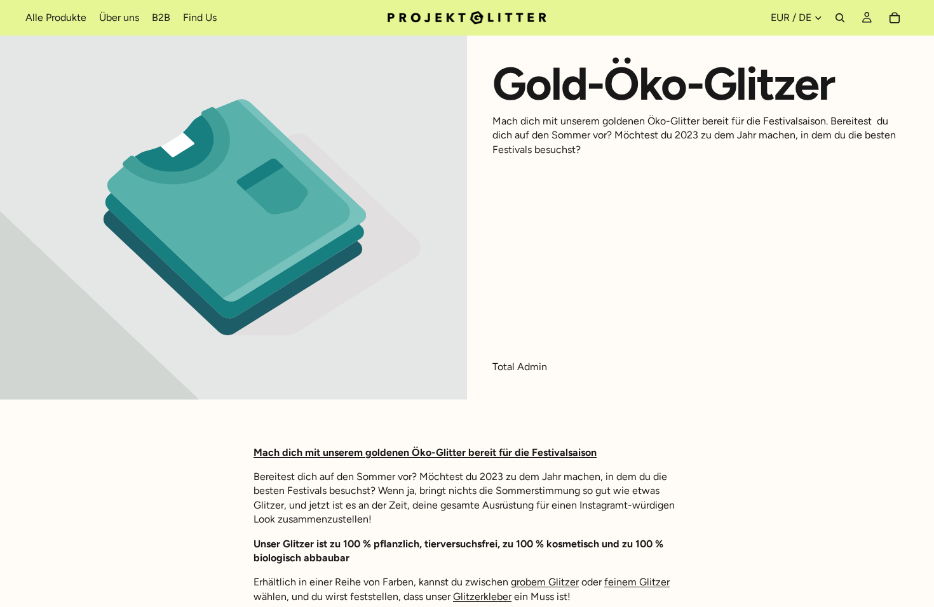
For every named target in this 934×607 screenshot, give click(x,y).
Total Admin (519, 367)
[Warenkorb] (895, 18)
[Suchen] (840, 18)
